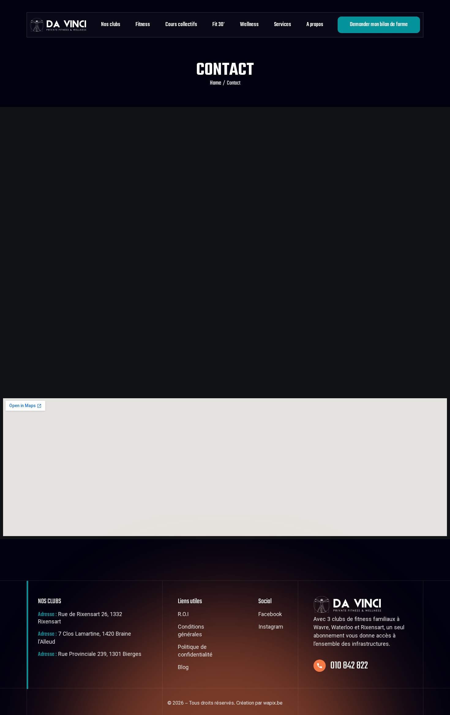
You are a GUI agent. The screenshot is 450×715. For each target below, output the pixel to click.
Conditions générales (191, 631)
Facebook (270, 615)
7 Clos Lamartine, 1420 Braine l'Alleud (84, 638)
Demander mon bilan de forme (379, 24)
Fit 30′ (218, 24)
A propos (314, 24)
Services (282, 24)
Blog (183, 668)
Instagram (270, 628)
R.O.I (183, 615)
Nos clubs (110, 24)
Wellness (249, 24)
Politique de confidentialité (195, 652)
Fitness (143, 24)
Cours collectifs (181, 24)
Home (215, 83)
